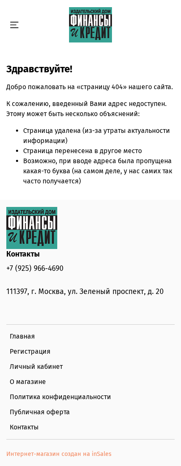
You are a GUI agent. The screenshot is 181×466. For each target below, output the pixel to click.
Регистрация (30, 351)
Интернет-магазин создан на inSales (59, 454)
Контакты (24, 427)
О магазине (28, 382)
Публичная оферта (40, 412)
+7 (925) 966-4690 (35, 268)
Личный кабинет (36, 367)
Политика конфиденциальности (60, 397)
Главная (22, 336)
